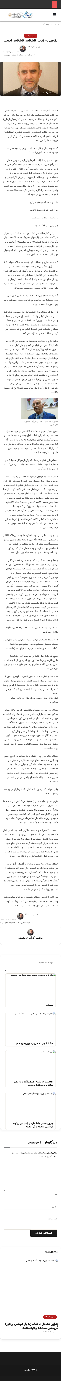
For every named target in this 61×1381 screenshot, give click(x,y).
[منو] (54, 16)
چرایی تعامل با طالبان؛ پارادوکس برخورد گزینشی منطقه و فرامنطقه (33, 1125)
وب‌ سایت (52, 1219)
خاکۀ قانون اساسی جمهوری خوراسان (34, 1043)
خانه (57, 24)
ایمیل (54, 1206)
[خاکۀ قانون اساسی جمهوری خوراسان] (30, 1026)
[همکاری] (30, 988)
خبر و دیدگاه (47, 24)
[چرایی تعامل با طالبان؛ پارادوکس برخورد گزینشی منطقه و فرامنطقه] (30, 1106)
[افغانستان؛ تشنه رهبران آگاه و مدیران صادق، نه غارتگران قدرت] (30, 1064)
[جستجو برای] (6, 16)
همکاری (49, 1005)
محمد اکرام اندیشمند (11, 51)
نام (55, 1194)
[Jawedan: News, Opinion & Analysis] (20, 14)
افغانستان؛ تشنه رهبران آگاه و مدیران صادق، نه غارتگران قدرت (33, 1083)
